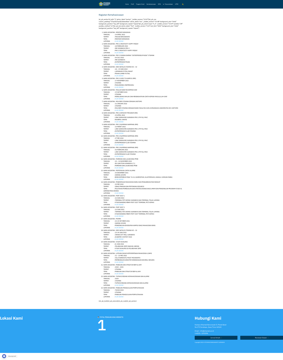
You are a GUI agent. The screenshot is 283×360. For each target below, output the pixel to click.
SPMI (159, 4)
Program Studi (140, 4)
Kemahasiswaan (151, 4)
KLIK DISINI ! (119, 41)
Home (127, 4)
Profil (132, 4)
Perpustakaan (168, 4)
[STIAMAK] (105, 5)
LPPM (176, 4)
